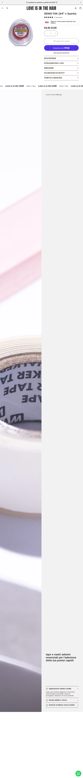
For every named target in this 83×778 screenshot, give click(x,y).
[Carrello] (80, 8)
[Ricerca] (7, 8)
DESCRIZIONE (50, 58)
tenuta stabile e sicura (58, 700)
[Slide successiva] (80, 2)
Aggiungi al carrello (62, 41)
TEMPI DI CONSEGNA (53, 78)
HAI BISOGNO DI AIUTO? (54, 73)
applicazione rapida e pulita (60, 689)
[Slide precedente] (2, 2)
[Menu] (2, 8)
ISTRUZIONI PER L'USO (54, 63)
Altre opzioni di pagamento (61, 52)
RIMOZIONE (49, 68)
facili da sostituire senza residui (62, 705)
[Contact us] (78, 773)
